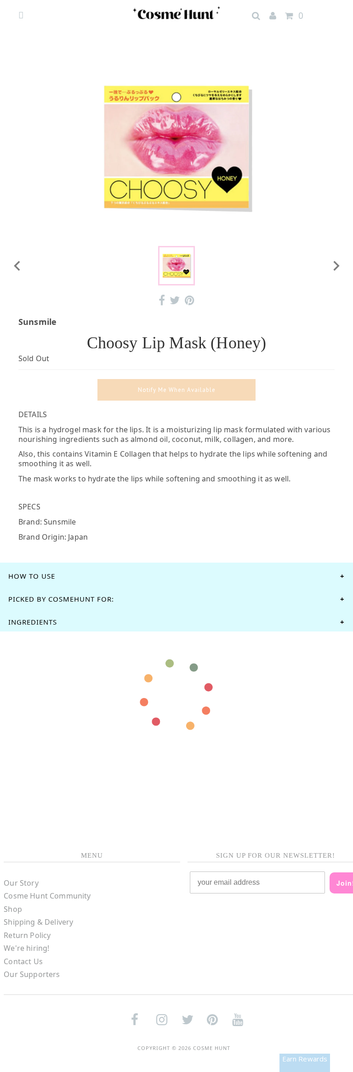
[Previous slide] (17, 265)
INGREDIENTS (32, 621)
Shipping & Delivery (38, 922)
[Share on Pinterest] (189, 300)
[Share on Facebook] (162, 300)
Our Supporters (32, 974)
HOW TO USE (31, 576)
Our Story (21, 883)
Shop (13, 909)
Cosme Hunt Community (47, 896)
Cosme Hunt (211, 1047)
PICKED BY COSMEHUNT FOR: (61, 598)
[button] (176, 265)
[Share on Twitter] (175, 300)
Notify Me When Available (177, 390)
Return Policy (27, 935)
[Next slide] (335, 265)
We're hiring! (26, 948)
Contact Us (23, 961)
